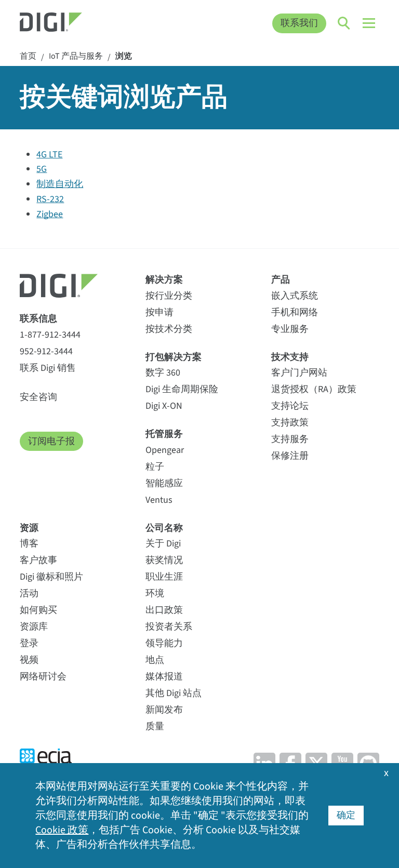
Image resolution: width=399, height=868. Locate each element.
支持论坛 (290, 405)
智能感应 (164, 483)
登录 (29, 643)
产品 (280, 280)
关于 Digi (163, 543)
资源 (29, 528)
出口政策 (164, 610)
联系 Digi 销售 (48, 368)
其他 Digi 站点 (173, 693)
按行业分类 (168, 295)
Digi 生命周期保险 (181, 389)
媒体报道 (164, 676)
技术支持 (290, 357)
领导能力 (164, 643)
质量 (154, 726)
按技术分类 (168, 329)
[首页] (65, 23)
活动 (29, 593)
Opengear (164, 450)
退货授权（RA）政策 (313, 389)
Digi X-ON (163, 405)
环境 (154, 593)
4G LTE (49, 154)
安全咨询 (38, 397)
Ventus (158, 499)
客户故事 (38, 560)
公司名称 (164, 528)
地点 (154, 659)
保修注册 (290, 455)
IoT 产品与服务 (76, 56)
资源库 (34, 626)
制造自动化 (59, 184)
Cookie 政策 (61, 830)
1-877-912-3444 (50, 334)
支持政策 (290, 422)
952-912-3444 (46, 351)
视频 (29, 659)
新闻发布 (164, 709)
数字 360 (162, 372)
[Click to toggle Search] (344, 23)
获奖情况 (164, 560)
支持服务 (290, 439)
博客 (29, 543)
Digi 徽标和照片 (51, 576)
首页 (28, 56)
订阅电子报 (51, 441)
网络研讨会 (43, 676)
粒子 (154, 466)
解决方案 (164, 280)
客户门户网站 (299, 372)
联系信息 (38, 319)
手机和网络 (294, 312)
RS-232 (50, 199)
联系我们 (299, 23)
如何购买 (38, 610)
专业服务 (290, 329)
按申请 (159, 312)
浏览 (123, 56)
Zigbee (49, 214)
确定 (346, 815)
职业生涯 (164, 576)
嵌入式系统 (294, 295)
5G (41, 169)
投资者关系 (168, 626)
